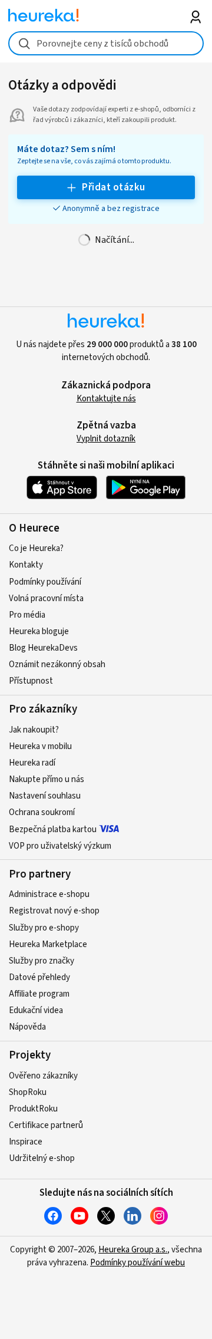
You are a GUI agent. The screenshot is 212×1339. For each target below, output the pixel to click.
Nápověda (27, 1027)
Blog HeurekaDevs (43, 648)
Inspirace (25, 1142)
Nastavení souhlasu (45, 796)
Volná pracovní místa (46, 598)
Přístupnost (31, 681)
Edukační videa (36, 1010)
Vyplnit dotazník (106, 439)
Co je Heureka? (36, 548)
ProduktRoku (33, 1109)
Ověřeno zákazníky (43, 1076)
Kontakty (26, 565)
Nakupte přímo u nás (46, 779)
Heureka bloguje (39, 631)
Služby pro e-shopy (44, 928)
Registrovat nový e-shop (54, 911)
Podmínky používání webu (137, 1262)
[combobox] (105, 43)
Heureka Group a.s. (132, 1250)
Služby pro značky (41, 961)
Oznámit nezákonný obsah (57, 664)
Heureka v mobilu (40, 746)
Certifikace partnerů (46, 1125)
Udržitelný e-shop (42, 1158)
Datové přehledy (39, 977)
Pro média (27, 615)
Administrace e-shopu (49, 894)
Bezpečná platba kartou (53, 829)
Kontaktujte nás (106, 399)
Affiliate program (39, 994)
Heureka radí (32, 763)
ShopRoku (28, 1092)
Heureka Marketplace (48, 944)
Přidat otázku (113, 187)
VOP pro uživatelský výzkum (60, 846)
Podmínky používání (45, 582)
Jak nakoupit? (34, 730)
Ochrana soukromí (42, 812)
